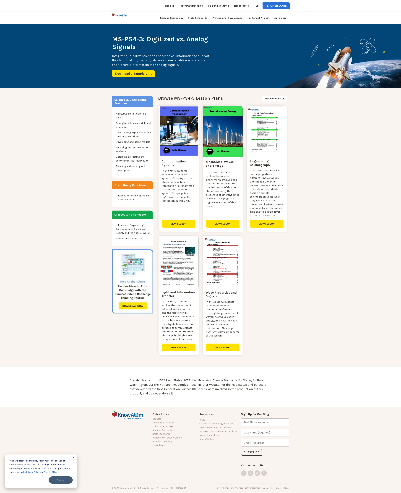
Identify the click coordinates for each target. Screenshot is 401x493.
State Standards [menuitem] (197, 17)
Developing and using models (133, 141)
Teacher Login (276, 5)
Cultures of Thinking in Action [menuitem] (216, 423)
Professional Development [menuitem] (228, 17)
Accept (60, 480)
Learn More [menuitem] (279, 17)
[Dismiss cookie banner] (74, 458)
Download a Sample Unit (133, 73)
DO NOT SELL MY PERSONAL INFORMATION (237, 488)
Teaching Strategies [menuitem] (191, 5)
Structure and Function (129, 238)
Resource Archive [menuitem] (209, 435)
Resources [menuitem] (240, 5)
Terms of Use (50, 472)
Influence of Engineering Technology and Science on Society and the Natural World (133, 229)
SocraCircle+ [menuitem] (206, 439)
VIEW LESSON (178, 223)
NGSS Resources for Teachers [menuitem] (215, 427)
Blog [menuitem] (202, 419)
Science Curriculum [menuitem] (171, 17)
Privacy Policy (32, 472)
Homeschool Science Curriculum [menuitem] (218, 431)
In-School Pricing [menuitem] (258, 17)
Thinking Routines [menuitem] (218, 5)
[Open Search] (257, 6)
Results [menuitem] (169, 5)
